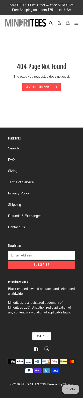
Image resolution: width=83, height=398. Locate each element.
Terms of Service (21, 182)
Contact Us (16, 227)
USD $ (40, 336)
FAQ (11, 160)
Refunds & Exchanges (25, 216)
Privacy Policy (19, 193)
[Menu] (76, 22)
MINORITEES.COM (33, 384)
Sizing (12, 171)
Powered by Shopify (60, 384)
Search (13, 148)
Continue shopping (38, 87)
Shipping (14, 205)
